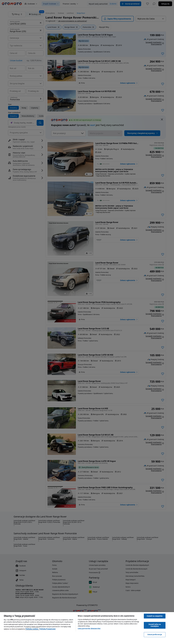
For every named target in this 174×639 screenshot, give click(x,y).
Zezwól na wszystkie (154, 616)
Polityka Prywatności (48, 629)
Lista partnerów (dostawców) (89, 628)
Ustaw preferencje (154, 634)
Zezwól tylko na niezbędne (155, 625)
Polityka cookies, (32, 629)
